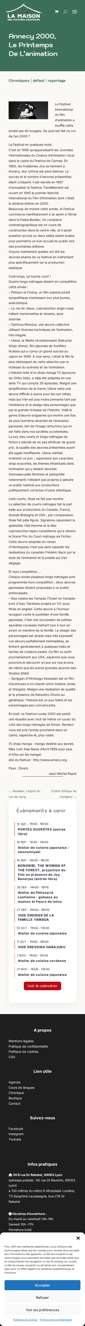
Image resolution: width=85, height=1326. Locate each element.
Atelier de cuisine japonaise (43, 933)
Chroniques (19, 80)
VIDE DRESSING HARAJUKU (42, 947)
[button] (78, 1238)
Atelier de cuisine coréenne (42, 961)
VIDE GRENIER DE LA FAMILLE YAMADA (36, 917)
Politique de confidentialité (56, 1319)
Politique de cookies (25, 1319)
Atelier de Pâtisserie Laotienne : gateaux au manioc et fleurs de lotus (40, 897)
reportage (57, 80)
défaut (38, 80)
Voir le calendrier (42, 985)
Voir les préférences (42, 1310)
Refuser (42, 1297)
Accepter (42, 1285)
